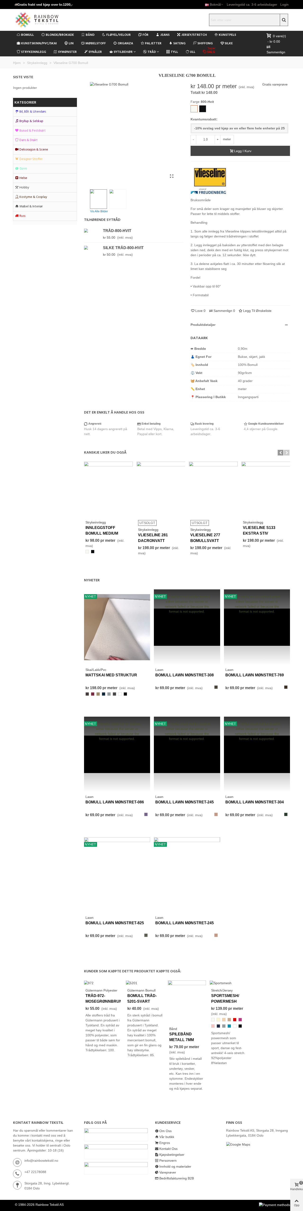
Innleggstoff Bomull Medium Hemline (101, 533)
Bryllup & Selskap (31, 121)
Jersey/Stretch (194, 35)
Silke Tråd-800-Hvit (123, 248)
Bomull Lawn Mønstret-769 (254, 675)
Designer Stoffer (30, 159)
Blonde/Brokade (60, 35)
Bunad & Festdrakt (32, 130)
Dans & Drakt (28, 140)
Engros (164, 1143)
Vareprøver (167, 1172)
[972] (89, 983)
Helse (23, 178)
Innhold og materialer (175, 1166)
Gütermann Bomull (141, 990)
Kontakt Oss (168, 1149)
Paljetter (153, 43)
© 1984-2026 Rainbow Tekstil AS (39, 1204)
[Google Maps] (258, 1144)
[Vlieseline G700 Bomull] (171, 176)
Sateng (179, 43)
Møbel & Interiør (31, 206)
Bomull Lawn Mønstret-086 (114, 802)
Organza (125, 43)
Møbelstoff (95, 43)
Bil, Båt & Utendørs (32, 111)
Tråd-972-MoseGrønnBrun (103, 998)
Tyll (174, 52)
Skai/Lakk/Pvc (95, 670)
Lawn (159, 670)
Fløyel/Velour (118, 35)
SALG (211, 51)
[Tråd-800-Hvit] (92, 230)
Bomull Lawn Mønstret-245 (184, 802)
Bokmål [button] (215, 4)
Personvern (168, 1160)
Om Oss (165, 1131)
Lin (71, 43)
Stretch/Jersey (222, 990)
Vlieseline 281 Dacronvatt (153, 538)
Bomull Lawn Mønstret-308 (184, 675)
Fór (145, 35)
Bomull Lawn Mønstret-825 (114, 923)
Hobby (24, 187)
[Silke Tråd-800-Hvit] (92, 247)
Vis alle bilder (99, 211)
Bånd (90, 35)
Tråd (151, 52)
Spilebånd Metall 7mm (181, 1037)
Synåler (95, 52)
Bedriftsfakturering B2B (176, 1178)
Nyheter (92, 580)
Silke (229, 43)
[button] (43, 4)
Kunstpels (227, 35)
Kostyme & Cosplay (33, 197)
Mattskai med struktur (111, 675)
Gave (23, 168)
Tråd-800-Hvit (117, 231)
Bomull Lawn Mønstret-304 (254, 802)
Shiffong (205, 43)
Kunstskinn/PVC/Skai (39, 43)
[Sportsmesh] (221, 983)
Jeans (164, 35)
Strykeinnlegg (33, 52)
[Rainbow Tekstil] (46, 19)
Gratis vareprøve (275, 84)
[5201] (131, 983)
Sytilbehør (123, 52)
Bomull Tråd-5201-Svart (142, 998)
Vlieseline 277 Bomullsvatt (205, 538)
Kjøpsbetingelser (171, 1154)
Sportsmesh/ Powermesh (225, 998)
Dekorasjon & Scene (33, 149)
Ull (192, 52)
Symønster (67, 52)
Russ (22, 216)
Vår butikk (166, 1137)
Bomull (27, 35)
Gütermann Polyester (101, 990)
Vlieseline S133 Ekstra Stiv (259, 530)
